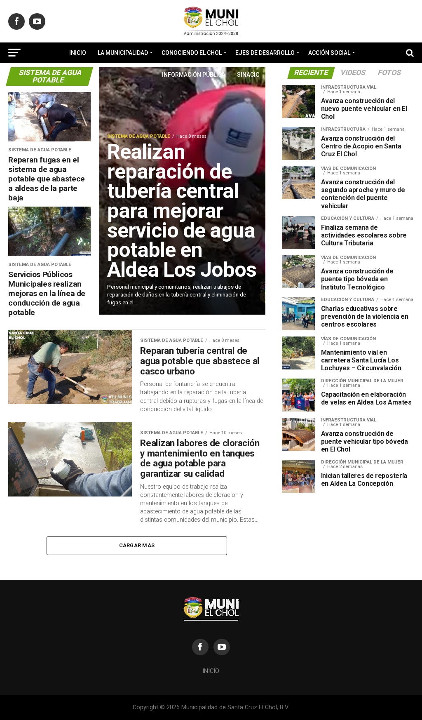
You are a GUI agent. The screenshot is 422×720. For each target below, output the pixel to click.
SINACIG (248, 74)
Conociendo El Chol (192, 52)
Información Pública (193, 74)
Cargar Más (137, 545)
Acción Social (329, 52)
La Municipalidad (123, 52)
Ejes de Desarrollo (265, 52)
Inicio (77, 52)
